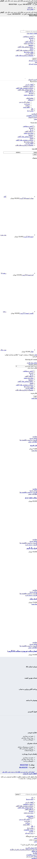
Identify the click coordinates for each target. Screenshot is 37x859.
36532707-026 (23, 767)
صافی (34, 154)
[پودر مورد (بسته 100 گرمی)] (19, 235)
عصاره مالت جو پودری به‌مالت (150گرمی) (22, 651)
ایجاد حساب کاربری (31, 848)
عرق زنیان (33, 599)
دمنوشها (31, 45)
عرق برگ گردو (32, 548)
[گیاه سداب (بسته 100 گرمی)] (19, 196)
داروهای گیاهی (29, 41)
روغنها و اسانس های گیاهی (25, 47)
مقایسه (31, 831)
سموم (31, 48)
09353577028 (24, 765)
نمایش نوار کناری (32, 362)
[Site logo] (30, 29)
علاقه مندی (26, 107)
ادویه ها (31, 38)
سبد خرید (27, 104)
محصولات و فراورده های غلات (24, 55)
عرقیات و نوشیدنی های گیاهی (24, 50)
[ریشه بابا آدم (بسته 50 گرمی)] (19, 273)
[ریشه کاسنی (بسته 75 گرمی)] (19, 311)
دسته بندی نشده (28, 43)
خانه (35, 355)
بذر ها (31, 40)
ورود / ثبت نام (29, 833)
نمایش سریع (33, 438)
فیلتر (35, 396)
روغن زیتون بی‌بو (31, 497)
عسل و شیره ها (28, 52)
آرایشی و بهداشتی (28, 36)
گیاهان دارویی (29, 53)
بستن (35, 119)
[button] (31, 544)
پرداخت (27, 105)
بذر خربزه (33, 445)
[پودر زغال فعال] (19, 350)
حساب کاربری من (24, 102)
